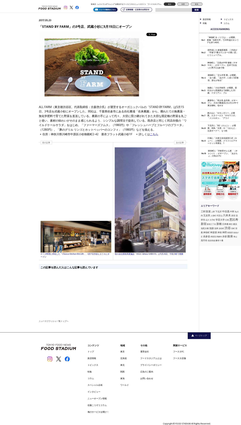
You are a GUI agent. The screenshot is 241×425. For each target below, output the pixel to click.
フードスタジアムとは (151, 358)
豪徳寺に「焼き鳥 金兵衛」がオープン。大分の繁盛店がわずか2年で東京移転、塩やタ (223, 103)
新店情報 (207, 19)
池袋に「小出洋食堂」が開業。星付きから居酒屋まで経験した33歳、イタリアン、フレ (222, 90)
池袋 (211, 228)
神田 (224, 232)
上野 (213, 211)
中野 (232, 211)
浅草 (216, 228)
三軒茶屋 (206, 211)
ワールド (124, 384)
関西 (183, 4)
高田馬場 (211, 240)
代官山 (219, 215)
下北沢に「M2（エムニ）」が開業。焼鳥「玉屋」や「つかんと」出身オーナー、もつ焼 (222, 128)
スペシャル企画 (95, 384)
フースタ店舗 (179, 358)
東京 (169, 4)
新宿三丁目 (211, 224)
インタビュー (94, 391)
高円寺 (204, 240)
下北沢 (218, 211)
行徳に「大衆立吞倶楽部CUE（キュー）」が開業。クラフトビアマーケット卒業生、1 (222, 141)
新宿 (203, 224)
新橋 (219, 224)
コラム (91, 378)
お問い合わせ (146, 378)
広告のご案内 (146, 371)
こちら (154, 134)
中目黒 (226, 211)
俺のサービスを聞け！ (98, 411)
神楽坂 (213, 232)
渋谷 (228, 228)
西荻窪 (213, 236)
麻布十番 (219, 240)
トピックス (93, 364)
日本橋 (225, 224)
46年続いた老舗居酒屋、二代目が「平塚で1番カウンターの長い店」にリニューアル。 (222, 52)
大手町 (212, 220)
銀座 (230, 236)
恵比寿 (233, 219)
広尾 (227, 220)
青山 (235, 236)
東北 (122, 364)
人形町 (213, 215)
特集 (205, 23)
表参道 (206, 236)
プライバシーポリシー (151, 364)
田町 (233, 228)
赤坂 (224, 236)
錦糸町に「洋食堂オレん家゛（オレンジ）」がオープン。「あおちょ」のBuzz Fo (223, 153)
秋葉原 (230, 232)
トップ (91, 351)
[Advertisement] (113, 292)
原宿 (233, 215)
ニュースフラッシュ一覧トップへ (53, 321)
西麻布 (219, 236)
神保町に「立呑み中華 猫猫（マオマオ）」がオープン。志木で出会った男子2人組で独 (222, 65)
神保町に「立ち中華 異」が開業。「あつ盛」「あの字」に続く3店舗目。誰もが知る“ (223, 78)
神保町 (206, 232)
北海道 (123, 358)
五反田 (206, 215)
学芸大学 (220, 219)
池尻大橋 (205, 228)
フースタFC (178, 351)
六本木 (227, 215)
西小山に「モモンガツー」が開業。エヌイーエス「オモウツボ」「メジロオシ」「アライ (222, 115)
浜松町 (221, 228)
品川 (207, 220)
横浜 (235, 224)
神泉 (220, 232)
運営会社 (144, 351)
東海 (196, 4)
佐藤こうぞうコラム (97, 405)
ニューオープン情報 (97, 398)
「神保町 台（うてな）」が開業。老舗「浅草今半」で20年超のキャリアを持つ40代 (223, 40)
